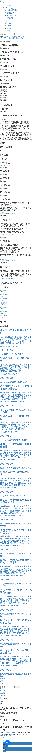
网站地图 (2, 735)
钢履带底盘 (15, 36)
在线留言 (9, 25)
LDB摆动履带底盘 (11, 9)
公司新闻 (9, 28)
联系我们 (5, 22)
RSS (7, 735)
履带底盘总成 (21, 36)
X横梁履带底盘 (10, 12)
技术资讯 (9, 32)
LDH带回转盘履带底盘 (12, 10)
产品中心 (5, 7)
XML (10, 735)
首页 (4, 2)
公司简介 (9, 6)
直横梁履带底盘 (11, 19)
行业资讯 (9, 30)
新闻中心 (5, 27)
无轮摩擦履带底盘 (11, 15)
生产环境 (5, 20)
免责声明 (20, 734)
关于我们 (5, 4)
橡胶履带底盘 (10, 17)
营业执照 (25, 734)
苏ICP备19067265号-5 (10, 732)
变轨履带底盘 (10, 14)
